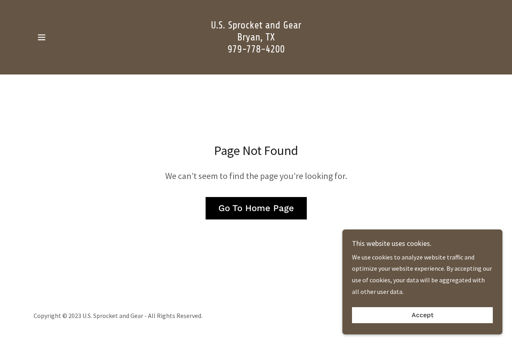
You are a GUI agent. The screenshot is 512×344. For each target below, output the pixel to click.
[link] (256, 50)
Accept (423, 315)
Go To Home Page (256, 208)
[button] (42, 37)
